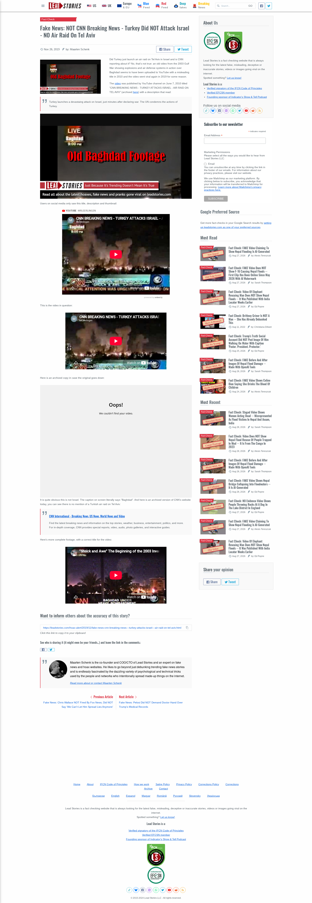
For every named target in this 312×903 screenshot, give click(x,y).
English (115, 795)
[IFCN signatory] (156, 855)
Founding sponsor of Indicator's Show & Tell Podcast (237, 96)
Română (162, 795)
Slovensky (195, 795)
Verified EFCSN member (221, 92)
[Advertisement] (116, 740)
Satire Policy (163, 784)
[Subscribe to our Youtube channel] (246, 111)
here (135, 92)
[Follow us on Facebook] (219, 111)
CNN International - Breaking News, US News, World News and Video (87, 516)
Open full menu (43, 6)
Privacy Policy (184, 784)
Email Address (213, 135)
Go (250, 5)
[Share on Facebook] (43, 649)
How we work (141, 784)
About (90, 784)
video (118, 83)
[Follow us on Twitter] (239, 111)
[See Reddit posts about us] (253, 111)
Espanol (130, 795)
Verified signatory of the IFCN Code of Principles (234, 88)
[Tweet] (269, 6)
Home (76, 784)
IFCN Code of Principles (113, 784)
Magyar (146, 795)
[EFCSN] (156, 875)
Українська (213, 795)
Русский (178, 795)
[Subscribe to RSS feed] (260, 111)
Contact (163, 788)
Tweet (185, 49)
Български (98, 795)
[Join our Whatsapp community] (233, 111)
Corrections (232, 784)
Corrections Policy (208, 784)
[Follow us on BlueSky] (213, 111)
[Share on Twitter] (51, 649)
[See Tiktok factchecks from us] (206, 111)
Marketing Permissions (217, 152)
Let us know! (234, 77)
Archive (148, 788)
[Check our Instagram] (226, 111)
